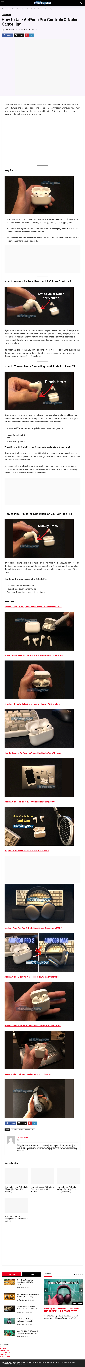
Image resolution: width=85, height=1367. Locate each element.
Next (81, 1290)
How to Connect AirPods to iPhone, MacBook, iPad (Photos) (16, 1189)
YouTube (3, 1348)
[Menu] (2, 3)
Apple (21, 1129)
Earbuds (3, 1354)
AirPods (14, 1129)
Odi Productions (9, 29)
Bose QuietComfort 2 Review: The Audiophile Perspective (61, 1310)
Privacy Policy (5, 1356)
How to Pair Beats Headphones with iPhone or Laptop (16, 1218)
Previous (46, 1290)
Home (4, 9)
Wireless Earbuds (22, 1300)
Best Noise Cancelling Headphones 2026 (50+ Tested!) (25, 1282)
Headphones (20, 1288)
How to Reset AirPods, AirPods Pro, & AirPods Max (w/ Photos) (66, 1189)
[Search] (81, 3)
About (2, 1346)
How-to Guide (11, 9)
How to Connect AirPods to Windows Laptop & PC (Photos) (42, 1189)
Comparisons (5, 1352)
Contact (3, 1358)
